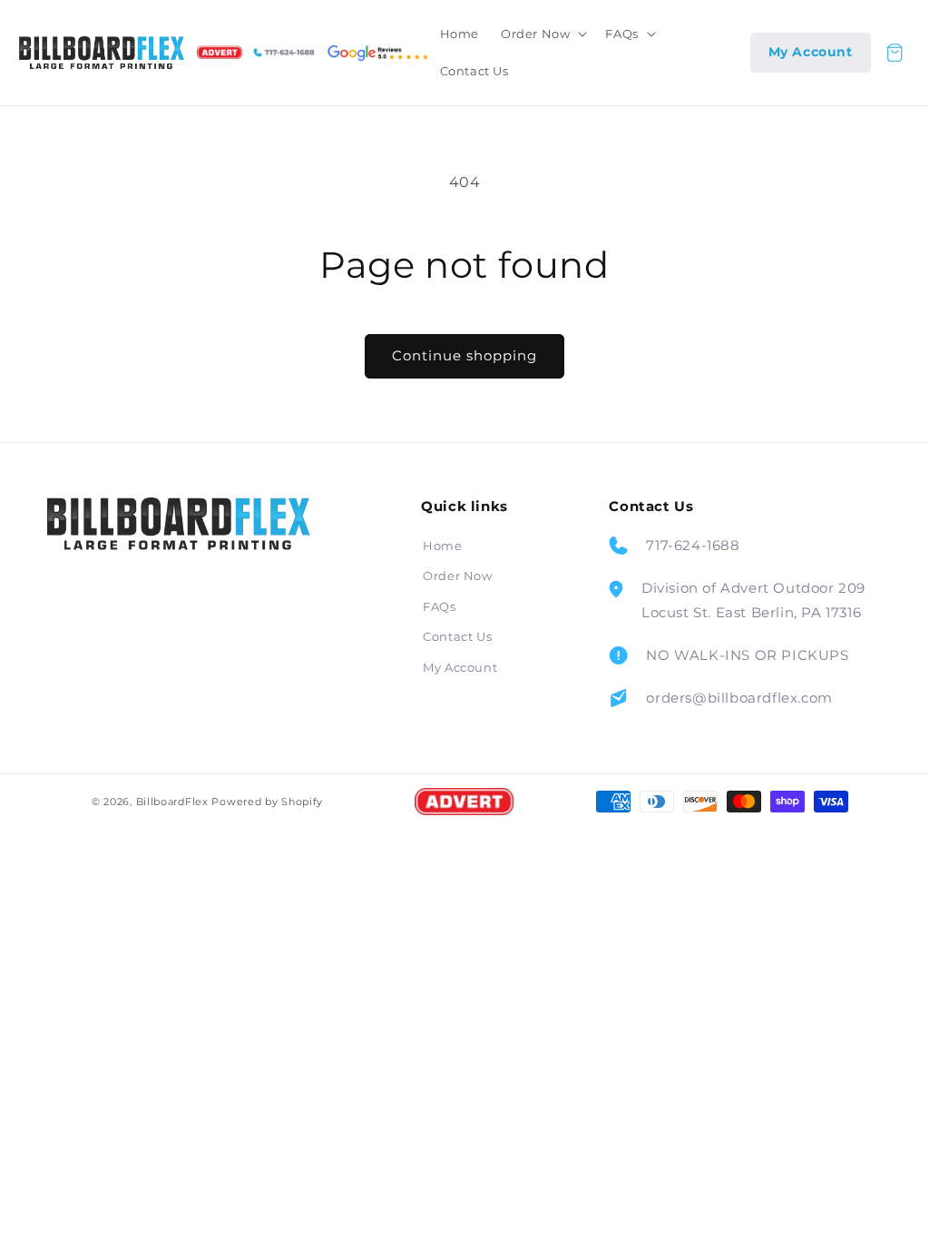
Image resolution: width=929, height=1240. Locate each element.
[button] (542, 34)
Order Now (457, 575)
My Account (460, 667)
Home (442, 545)
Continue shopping (464, 355)
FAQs (439, 606)
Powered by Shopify (267, 801)
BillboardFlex (172, 801)
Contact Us (457, 636)
